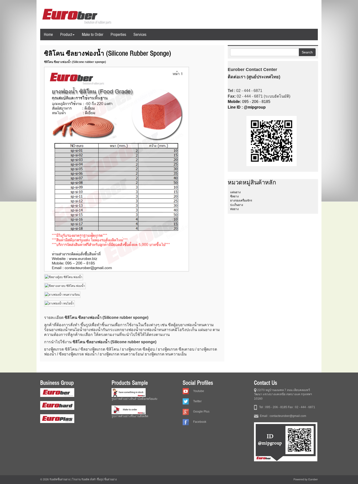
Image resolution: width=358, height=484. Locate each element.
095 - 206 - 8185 (249, 102)
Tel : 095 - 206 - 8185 (272, 407)
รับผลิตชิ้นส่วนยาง (59, 479)
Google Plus (201, 411)
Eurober (313, 479)
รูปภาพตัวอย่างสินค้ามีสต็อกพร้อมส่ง (134, 399)
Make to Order (92, 34)
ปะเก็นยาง (236, 205)
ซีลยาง (234, 196)
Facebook (199, 422)
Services (139, 34)
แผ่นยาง (235, 192)
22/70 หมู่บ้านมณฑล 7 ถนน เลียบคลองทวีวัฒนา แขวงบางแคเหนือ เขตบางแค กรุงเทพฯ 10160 (283, 394)
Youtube (198, 391)
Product (66, 34)
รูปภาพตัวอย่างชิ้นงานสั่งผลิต (130, 416)
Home (48, 34)
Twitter (197, 401)
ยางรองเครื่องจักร (241, 200)
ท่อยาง (234, 209)
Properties (118, 34)
